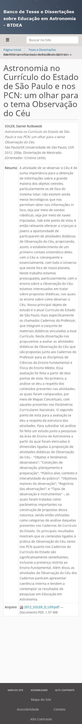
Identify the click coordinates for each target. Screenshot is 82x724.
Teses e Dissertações (42, 50)
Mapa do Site (15, 690)
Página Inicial (12, 50)
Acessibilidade (39, 690)
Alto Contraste (64, 690)
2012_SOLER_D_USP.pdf (41, 607)
